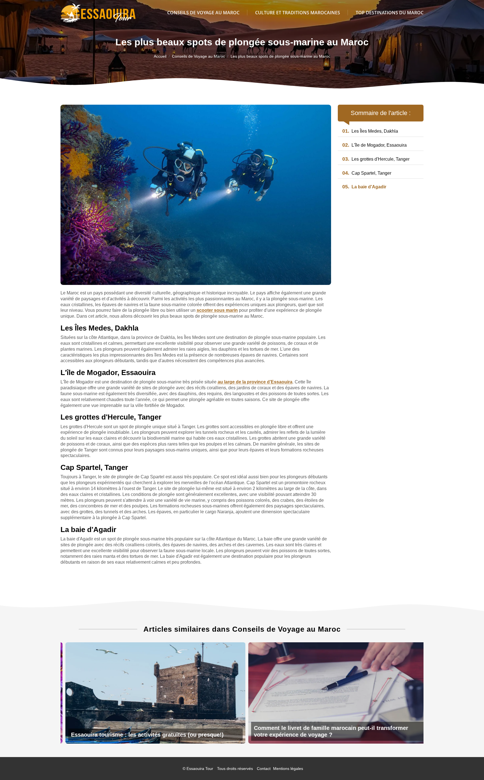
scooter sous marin (217, 310)
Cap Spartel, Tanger (366, 173)
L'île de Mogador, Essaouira (374, 145)
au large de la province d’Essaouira (255, 382)
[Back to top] (469, 765)
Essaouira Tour (200, 768)
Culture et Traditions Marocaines (297, 13)
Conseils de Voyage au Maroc (203, 13)
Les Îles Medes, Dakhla (370, 131)
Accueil (160, 56)
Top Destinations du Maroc (390, 13)
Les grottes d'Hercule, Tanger (375, 159)
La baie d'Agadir (364, 186)
